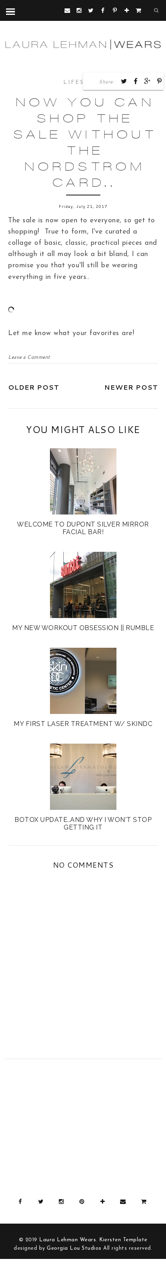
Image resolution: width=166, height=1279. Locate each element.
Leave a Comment (29, 357)
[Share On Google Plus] (147, 81)
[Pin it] (159, 81)
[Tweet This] (124, 81)
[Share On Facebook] (136, 81)
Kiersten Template (123, 1239)
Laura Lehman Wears (67, 1239)
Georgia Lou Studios (74, 1248)
